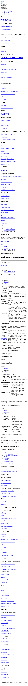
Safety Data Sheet (5, 125)
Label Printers (4, 31)
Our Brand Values (5, 196)
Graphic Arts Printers (6, 29)
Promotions (3, 51)
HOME (5, 246)
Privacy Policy (4, 660)
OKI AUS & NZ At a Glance (8, 615)
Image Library (4, 212)
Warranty (3, 151)
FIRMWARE (7, 458)
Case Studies (4, 105)
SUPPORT (5, 114)
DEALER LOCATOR (9, 12)
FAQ (2, 145)
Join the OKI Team (5, 184)
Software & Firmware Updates (8, 161)
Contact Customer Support (7, 148)
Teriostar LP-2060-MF (9, 272)
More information (5, 241)
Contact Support (5, 595)
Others (5, 283)
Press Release (4, 204)
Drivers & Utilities (5, 120)
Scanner (6, 282)
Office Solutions (5, 80)
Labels (2, 66)
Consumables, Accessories (7, 37)
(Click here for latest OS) (4, 338)
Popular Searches (5, 662)
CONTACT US (8, 11)
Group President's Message (7, 210)
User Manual (4, 128)
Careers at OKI (4, 623)
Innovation (3, 179)
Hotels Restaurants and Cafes (8, 94)
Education (3, 86)
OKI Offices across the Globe (8, 190)
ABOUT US (5, 170)
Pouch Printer (4, 72)
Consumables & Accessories (8, 134)
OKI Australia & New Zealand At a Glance (11, 176)
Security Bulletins (5, 164)
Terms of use (4, 657)
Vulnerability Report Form (7, 159)
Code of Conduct (5, 631)
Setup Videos (4, 156)
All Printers (3, 49)
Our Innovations (5, 198)
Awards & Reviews (5, 207)
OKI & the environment (6, 182)
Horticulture (4, 99)
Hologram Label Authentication (8, 43)
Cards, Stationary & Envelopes (8, 69)
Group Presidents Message (7, 654)
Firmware (3, 123)
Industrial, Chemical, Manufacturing (9, 91)
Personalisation (4, 74)
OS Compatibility (5, 153)
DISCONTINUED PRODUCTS (12, 249)
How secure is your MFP (7, 108)
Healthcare (3, 88)
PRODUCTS (6, 20)
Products (6, 248)
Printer (6, 368)
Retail (2, 96)
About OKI (3, 187)
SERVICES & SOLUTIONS (12, 58)
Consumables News (5, 40)
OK (1, 244)
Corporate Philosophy (6, 633)
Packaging (3, 64)
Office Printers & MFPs (6, 26)
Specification (4, 265)
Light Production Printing (7, 77)
